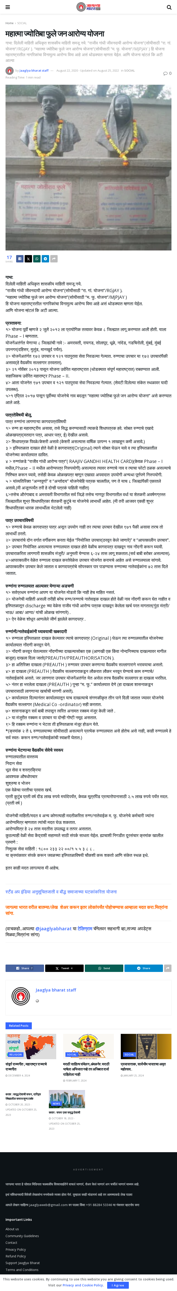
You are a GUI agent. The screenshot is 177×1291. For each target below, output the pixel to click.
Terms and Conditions (22, 1270)
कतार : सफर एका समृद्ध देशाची (64, 1112)
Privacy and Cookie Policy (83, 1285)
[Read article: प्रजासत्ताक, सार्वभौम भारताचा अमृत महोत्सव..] (146, 1046)
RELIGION (15, 1054)
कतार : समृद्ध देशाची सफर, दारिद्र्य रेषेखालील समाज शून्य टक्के (23, 1096)
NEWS (56, 1103)
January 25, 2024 (133, 1075)
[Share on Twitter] (28, 258)
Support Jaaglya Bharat (23, 1263)
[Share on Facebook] (20, 258)
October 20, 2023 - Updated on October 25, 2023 (21, 1110)
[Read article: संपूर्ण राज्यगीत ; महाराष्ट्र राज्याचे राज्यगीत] (31, 1046)
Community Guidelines (22, 1236)
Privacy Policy (16, 1249)
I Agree (118, 1285)
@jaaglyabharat (53, 928)
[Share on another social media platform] (54, 258)
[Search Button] (169, 7)
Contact (11, 1242)
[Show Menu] (8, 7)
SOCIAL (22, 23)
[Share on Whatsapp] (37, 258)
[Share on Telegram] (45, 258)
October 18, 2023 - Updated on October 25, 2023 (64, 1123)
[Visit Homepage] (88, 7)
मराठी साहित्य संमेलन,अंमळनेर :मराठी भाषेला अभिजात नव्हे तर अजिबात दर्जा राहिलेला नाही (86, 1069)
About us (12, 1229)
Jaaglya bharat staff (34, 70)
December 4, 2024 (19, 1075)
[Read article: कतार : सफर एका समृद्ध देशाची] (67, 1099)
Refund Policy (16, 1256)
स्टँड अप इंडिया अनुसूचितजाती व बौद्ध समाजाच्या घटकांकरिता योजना (61, 892)
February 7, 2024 (75, 1080)
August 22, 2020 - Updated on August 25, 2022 (87, 70)
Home (10, 23)
